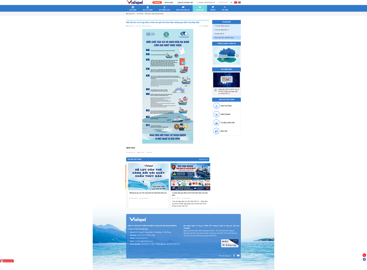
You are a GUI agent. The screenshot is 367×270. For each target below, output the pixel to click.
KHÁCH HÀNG (169, 2)
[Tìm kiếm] (231, 2)
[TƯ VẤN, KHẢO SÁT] (216, 125)
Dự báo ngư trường (226, 43)
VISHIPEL (157, 2)
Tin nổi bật (140, 14)
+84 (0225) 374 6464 (140, 235)
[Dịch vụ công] (216, 108)
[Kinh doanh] (216, 117)
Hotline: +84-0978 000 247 (207, 2)
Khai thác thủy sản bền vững (154, 14)
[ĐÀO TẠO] (216, 134)
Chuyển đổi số (219, 34)
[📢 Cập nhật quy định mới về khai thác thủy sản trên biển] (189, 176)
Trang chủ (131, 14)
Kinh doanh (225, 114)
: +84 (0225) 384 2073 (168, 244)
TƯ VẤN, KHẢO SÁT (228, 123)
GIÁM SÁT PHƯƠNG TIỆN (185, 2)
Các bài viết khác (134, 159)
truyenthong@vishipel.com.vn (141, 241)
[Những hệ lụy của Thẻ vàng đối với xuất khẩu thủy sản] (146, 176)
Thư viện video (226, 69)
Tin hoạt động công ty (222, 26)
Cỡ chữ (201, 26)
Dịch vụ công (226, 106)
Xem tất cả (202, 159)
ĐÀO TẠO (224, 131)
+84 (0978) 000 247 (139, 238)
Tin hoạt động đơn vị (222, 30)
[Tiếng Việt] (235, 3)
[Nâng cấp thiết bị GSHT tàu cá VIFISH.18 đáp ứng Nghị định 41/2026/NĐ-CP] (226, 79)
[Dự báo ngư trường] (226, 55)
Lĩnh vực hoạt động (226, 99)
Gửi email (141, 152)
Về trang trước (131, 152)
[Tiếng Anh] (239, 3)
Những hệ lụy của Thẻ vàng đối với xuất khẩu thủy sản (146, 193)
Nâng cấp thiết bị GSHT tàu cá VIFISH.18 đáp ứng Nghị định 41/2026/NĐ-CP (228, 91)
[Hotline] (364, 255)
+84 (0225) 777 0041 (142, 244)
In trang (150, 152)
